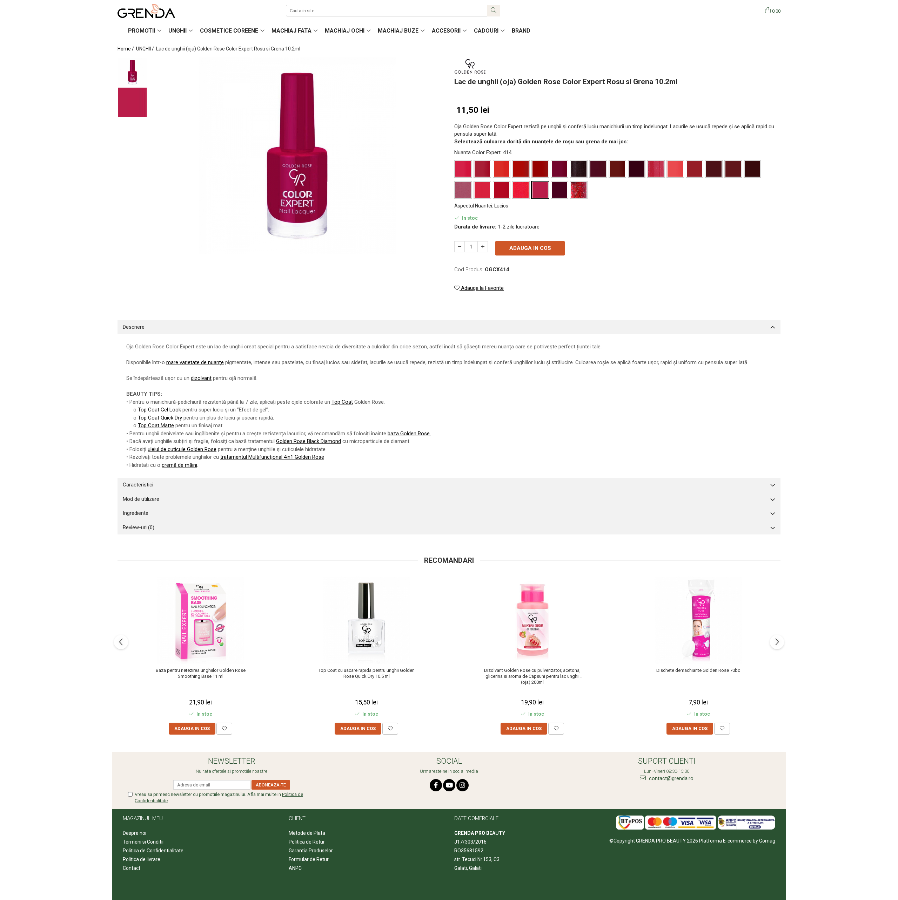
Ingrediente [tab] (135, 513)
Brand (521, 30)
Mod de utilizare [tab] (141, 499)
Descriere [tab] (134, 327)
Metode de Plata (307, 833)
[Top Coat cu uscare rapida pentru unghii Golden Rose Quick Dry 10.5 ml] (366, 620)
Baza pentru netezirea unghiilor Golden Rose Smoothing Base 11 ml (201, 673)
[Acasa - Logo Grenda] (153, 11)
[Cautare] (493, 10)
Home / (126, 49)
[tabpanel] (297, 155)
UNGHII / (145, 49)
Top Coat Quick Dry (160, 418)
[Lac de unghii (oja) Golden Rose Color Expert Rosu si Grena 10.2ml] (297, 155)
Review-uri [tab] (138, 527)
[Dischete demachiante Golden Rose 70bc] (698, 620)
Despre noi (134, 833)
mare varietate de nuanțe (195, 362)
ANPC (295, 868)
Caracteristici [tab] (138, 485)
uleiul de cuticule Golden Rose (182, 449)
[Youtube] (449, 785)
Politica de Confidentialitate (153, 850)
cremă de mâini (179, 465)
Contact (131, 868)
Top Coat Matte (156, 425)
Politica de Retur (307, 842)
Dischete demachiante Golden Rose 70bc (698, 670)
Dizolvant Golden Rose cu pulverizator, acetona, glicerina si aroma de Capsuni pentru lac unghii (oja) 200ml (532, 676)
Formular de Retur (309, 859)
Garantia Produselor (311, 850)
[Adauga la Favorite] (224, 729)
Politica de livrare (141, 859)
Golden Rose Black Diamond (308, 441)
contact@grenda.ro (670, 778)
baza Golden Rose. (409, 433)
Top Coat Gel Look (159, 410)
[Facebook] (436, 785)
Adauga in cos (530, 248)
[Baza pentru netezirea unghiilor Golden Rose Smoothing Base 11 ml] (200, 620)
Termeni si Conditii (143, 842)
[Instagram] (462, 785)
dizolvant (201, 378)
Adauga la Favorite (482, 288)
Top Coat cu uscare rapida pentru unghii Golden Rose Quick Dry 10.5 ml (367, 673)
